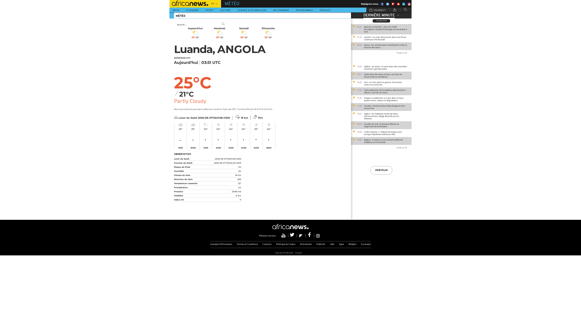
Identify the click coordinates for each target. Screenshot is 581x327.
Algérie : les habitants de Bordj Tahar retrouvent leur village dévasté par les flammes (381, 116)
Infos (175, 10)
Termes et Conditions (247, 244)
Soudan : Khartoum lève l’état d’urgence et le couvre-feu (384, 107)
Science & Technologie (252, 10)
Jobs (332, 244)
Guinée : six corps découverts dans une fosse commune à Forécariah (385, 38)
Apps (341, 244)
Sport (209, 10)
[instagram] (318, 235)
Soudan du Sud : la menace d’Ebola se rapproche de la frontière (381, 125)
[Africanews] (188, 3)
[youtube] (284, 235)
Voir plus (381, 170)
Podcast (325, 10)
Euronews (366, 244)
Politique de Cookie (285, 244)
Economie (192, 10)
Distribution (306, 244)
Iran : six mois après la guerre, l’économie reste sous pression (383, 83)
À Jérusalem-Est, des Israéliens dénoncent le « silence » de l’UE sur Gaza (385, 91)
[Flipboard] (301, 235)
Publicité (320, 244)
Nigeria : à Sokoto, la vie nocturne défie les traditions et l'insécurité (383, 141)
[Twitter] (292, 235)
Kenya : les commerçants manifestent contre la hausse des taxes (385, 46)
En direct (379, 10)
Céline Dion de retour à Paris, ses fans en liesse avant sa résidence (383, 75)
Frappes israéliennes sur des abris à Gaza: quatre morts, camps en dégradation (384, 99)
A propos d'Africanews (221, 244)
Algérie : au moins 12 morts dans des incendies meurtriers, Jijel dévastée (385, 67)
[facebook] (309, 235)
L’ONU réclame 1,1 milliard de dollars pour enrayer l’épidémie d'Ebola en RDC (383, 133)
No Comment (281, 10)
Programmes (304, 10)
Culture (225, 10)
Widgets (352, 244)
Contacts (267, 244)
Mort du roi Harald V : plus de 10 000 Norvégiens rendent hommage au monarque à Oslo (385, 29)
